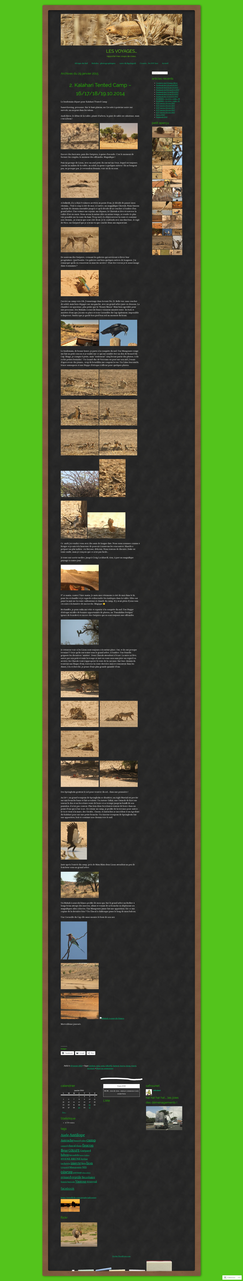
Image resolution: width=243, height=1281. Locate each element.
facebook (67, 1188)
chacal (72, 1145)
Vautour (80, 1181)
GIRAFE (108, 1066)
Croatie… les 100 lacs (149, 63)
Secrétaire (91, 1068)
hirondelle (74, 1155)
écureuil (92, 1181)
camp (103, 1066)
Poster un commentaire (104, 1068)
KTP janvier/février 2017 (165, 103)
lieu (83, 1163)
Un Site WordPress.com (121, 1256)
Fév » (64, 1112)
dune (79, 1146)
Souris (64, 1182)
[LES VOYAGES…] (121, 29)
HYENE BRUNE (71, 1158)
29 (79, 1108)
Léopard (65, 1167)
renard (133, 1066)
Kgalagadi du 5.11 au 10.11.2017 (167, 96)
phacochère (86, 1173)
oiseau (128, 1066)
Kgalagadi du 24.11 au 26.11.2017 (167, 90)
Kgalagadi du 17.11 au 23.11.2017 (167, 92)
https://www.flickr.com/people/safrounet (78, 1198)
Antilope (92, 1066)
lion (89, 1163)
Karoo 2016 (160, 115)
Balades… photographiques (103, 63)
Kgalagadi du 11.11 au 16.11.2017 (167, 94)
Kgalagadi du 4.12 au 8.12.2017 (167, 85)
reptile (76, 1177)
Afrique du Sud (81, 63)
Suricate (71, 1182)
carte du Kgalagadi (127, 63)
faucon (87, 1145)
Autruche (67, 1140)
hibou (65, 1155)
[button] (163, 132)
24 (89, 1105)
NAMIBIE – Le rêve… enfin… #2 (168, 99)
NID (84, 1167)
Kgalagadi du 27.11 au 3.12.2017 (167, 87)
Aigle (65, 1135)
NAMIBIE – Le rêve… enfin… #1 (168, 101)
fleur (64, 1150)
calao (98, 1066)
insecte (122, 1066)
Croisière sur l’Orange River (167, 83)
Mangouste (75, 1167)
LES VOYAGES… (121, 51)
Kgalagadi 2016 (161, 117)
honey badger (84, 1155)
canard (64, 1146)
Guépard (116, 1066)
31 (89, 1108)
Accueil (165, 63)
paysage (77, 1172)
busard (77, 1141)
